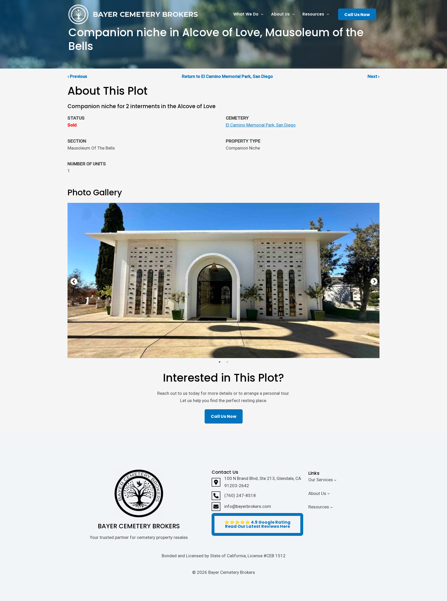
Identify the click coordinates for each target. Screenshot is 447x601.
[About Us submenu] (328, 493)
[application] (260, 14)
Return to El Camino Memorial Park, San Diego (227, 76)
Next (372, 280)
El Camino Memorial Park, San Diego (261, 125)
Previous (72, 280)
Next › (373, 76)
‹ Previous (77, 76)
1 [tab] (219, 362)
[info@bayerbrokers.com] (241, 506)
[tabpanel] (223, 280)
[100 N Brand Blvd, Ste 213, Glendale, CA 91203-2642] (257, 482)
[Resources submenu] (331, 507)
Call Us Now (357, 15)
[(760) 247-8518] (234, 495)
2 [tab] (227, 362)
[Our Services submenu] (335, 479)
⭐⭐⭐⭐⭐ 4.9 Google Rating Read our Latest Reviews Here (257, 524)
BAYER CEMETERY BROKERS (145, 14)
